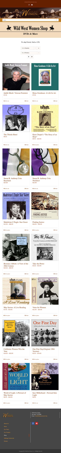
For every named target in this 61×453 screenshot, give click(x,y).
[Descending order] (38, 48)
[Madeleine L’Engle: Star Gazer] (16, 205)
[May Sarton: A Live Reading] (16, 291)
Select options (36, 144)
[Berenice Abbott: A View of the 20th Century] (16, 247)
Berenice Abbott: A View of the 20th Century (16, 264)
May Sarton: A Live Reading (15, 307)
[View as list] (31, 56)
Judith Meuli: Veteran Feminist (16, 93)
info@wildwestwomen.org (30, 2)
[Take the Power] (45, 247)
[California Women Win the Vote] (16, 332)
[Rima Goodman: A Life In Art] (45, 76)
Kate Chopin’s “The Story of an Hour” (45, 135)
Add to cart (7, 101)
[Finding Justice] (45, 205)
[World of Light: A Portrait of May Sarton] (16, 376)
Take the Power (38, 263)
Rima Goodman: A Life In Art (44, 93)
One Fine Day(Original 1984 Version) (44, 350)
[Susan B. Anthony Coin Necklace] (45, 162)
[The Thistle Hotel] (16, 118)
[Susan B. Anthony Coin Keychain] (16, 162)
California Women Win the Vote (14, 350)
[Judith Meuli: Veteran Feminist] (16, 76)
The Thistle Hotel (10, 134)
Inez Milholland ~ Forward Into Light (45, 393)
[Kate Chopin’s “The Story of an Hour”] (45, 118)
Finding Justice (38, 222)
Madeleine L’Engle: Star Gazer (16, 222)
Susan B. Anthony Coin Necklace (42, 179)
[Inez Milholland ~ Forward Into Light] (45, 376)
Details (27, 101)
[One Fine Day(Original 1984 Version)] (45, 332)
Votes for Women (39, 307)
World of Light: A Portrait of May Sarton (15, 393)
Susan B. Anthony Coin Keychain (13, 179)
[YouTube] (36, 423)
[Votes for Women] (45, 291)
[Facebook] (33, 423)
